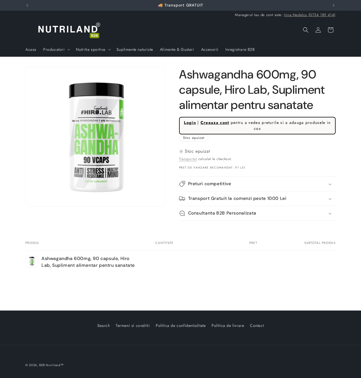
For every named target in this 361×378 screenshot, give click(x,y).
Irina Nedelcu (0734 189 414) (310, 15)
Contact (257, 325)
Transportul (188, 158)
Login (190, 122)
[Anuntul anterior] (27, 5)
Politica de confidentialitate (181, 325)
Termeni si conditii (133, 325)
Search (103, 325)
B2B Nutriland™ (51, 365)
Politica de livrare (228, 325)
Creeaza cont (215, 122)
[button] (56, 49)
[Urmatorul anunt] (333, 5)
